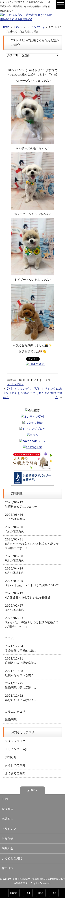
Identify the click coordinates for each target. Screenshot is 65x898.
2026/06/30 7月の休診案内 (14, 529)
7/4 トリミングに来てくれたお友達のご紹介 (17, 393)
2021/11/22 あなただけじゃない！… (20, 698)
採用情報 (7, 868)
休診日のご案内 (15, 765)
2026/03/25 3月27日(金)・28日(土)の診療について (32, 583)
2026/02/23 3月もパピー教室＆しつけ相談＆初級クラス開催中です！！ (32, 622)
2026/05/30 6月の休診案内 (14, 558)
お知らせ (18, 27)
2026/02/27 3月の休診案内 (14, 608)
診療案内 (7, 809)
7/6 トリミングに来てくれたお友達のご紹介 (47, 393)
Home (14, 893)
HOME (6, 27)
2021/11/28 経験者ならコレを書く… (20, 673)
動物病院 (11, 719)
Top (54, 893)
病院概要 (7, 848)
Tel (28, 893)
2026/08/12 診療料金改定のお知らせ (21, 504)
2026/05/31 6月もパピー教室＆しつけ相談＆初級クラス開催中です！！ (32, 544)
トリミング (9, 828)
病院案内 (7, 819)
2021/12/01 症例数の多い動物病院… (20, 661)
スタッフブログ (15, 741)
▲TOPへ (32, 790)
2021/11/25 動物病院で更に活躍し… (20, 685)
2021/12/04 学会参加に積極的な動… (20, 648)
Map (41, 893)
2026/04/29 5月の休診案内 (14, 571)
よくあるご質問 (15, 773)
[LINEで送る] (35, 364)
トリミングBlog (36, 27)
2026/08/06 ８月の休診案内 (15, 517)
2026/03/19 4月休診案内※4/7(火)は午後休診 (28, 595)
